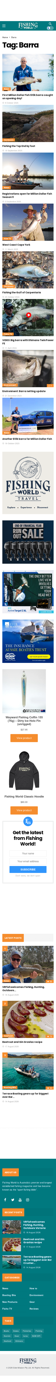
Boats (6, 1331)
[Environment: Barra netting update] (28, 368)
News (6, 89)
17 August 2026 (12, 1046)
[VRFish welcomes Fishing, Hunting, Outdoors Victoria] (28, 964)
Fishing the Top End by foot (18, 146)
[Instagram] (28, 1200)
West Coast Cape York (16, 244)
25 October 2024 (12, 297)
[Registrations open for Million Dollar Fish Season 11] (28, 171)
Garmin (7, 1336)
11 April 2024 (11, 348)
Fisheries (27, 1331)
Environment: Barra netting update (24, 391)
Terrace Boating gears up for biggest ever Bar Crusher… (37, 1260)
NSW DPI (36, 1336)
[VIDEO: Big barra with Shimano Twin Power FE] (28, 317)
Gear (32, 1301)
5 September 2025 (13, 201)
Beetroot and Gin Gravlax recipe (22, 1042)
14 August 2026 (12, 1101)
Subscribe (28, 869)
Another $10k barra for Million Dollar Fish (27, 439)
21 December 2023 (13, 395)
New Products (9, 1301)
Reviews (34, 1308)
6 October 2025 (11, 102)
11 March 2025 (11, 249)
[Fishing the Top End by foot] (28, 123)
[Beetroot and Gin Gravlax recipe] (28, 1019)
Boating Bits (10, 1087)
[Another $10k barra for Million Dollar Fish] (28, 416)
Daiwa (16, 1331)
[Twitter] (13, 1200)
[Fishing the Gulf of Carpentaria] (28, 269)
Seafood (8, 1035)
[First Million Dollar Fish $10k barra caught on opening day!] (28, 72)
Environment (10, 385)
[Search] (50, 23)
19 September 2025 (13, 150)
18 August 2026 (12, 994)
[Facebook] (5, 1200)
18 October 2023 (12, 443)
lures (25, 1336)
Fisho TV (8, 334)
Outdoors (8, 140)
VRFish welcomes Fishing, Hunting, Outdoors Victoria (34, 1225)
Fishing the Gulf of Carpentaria (21, 292)
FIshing (39, 1331)
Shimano (19, 1341)
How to (7, 238)
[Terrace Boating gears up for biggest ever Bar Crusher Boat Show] (28, 1071)
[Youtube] (20, 1200)
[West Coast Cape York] (28, 222)
